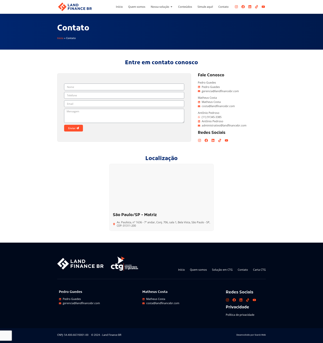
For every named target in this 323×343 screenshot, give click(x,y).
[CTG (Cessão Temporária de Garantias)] (124, 263)
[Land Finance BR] (75, 7)
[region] (279, 318)
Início (60, 38)
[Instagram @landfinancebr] (236, 6)
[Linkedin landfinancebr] (250, 6)
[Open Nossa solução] (171, 6)
